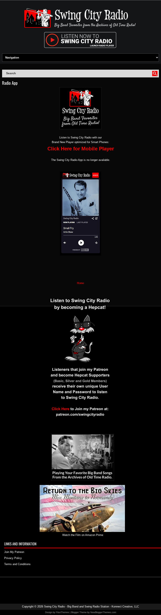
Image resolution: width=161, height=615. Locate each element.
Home (80, 283)
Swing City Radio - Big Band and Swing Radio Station (76, 606)
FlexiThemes (62, 612)
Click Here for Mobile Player (80, 148)
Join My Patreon (14, 552)
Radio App (10, 83)
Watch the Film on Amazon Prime (82, 535)
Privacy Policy (13, 558)
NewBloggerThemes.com (103, 612)
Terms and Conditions (17, 564)
